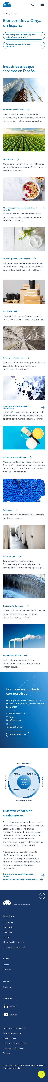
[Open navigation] (42, 4)
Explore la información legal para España (18, 875)
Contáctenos (15, 734)
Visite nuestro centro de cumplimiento (20, 879)
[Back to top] (42, 896)
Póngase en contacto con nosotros (18, 45)
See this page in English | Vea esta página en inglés (20, 35)
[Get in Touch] (41, 1074)
